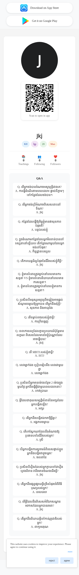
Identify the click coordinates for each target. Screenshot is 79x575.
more (70, 552)
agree (67, 560)
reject (52, 560)
